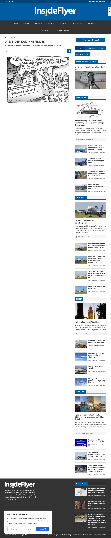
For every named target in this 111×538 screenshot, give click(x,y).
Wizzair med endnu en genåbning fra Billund (96, 341)
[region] (28, 522)
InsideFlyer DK (22, 535)
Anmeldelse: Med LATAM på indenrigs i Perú (96, 161)
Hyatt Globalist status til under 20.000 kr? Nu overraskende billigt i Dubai (89, 417)
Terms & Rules (87, 535)
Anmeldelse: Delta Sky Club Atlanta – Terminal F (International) (96, 174)
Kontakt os (63, 535)
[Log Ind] (109, 14)
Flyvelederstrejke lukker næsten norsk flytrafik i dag (97, 503)
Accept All (42, 529)
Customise (14, 529)
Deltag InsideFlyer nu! (90, 40)
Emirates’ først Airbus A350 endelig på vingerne (96, 355)
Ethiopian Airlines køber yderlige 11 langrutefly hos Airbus (97, 381)
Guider (79, 299)
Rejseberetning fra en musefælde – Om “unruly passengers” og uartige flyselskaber (89, 122)
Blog (80, 48)
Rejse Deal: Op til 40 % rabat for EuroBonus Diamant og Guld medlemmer (96, 259)
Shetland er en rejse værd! (95, 367)
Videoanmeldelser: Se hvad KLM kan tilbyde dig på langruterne (96, 148)
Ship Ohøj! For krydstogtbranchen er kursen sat (96, 187)
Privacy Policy (77, 535)
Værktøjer (91, 48)
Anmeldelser (81, 98)
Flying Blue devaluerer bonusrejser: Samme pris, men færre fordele (96, 490)
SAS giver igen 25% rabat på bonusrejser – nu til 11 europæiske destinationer (96, 274)
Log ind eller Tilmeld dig (98, 1)
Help (69, 535)
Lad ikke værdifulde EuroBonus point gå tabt (97, 441)
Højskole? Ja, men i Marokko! (87, 322)
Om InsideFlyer (53, 535)
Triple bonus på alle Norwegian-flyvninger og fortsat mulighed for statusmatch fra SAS (97, 468)
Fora (101, 48)
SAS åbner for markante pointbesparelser (84, 221)
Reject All (28, 529)
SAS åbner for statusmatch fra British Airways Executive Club (96, 454)
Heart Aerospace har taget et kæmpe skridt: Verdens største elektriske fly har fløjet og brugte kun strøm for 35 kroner (97, 519)
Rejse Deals (80, 197)
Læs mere (82, 135)
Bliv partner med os (100, 535)
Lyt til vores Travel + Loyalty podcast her (90, 68)
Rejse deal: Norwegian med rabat (96, 287)
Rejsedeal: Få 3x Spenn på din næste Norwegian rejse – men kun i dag (97, 245)
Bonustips (80, 392)
